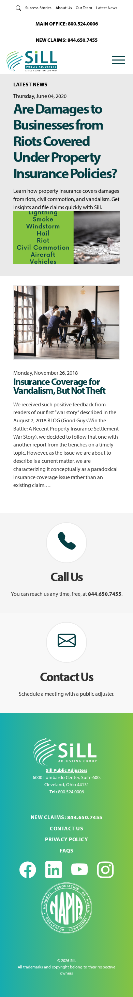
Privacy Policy (66, 839)
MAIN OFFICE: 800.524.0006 (66, 23)
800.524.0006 (71, 792)
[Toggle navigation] (118, 61)
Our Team (84, 7)
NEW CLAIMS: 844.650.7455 (67, 40)
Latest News (106, 7)
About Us (64, 7)
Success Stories (38, 7)
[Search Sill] (18, 7)
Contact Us (66, 828)
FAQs (66, 850)
